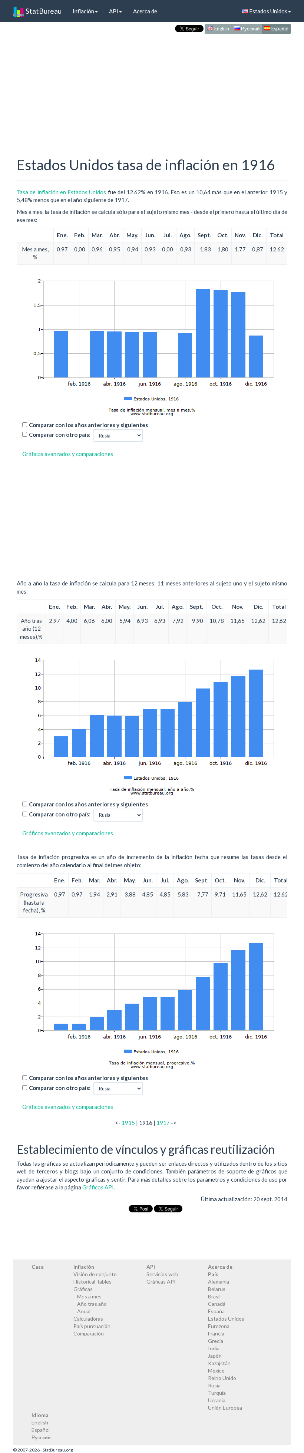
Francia (216, 1333)
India (213, 1348)
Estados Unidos (267, 11)
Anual (83, 1311)
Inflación (83, 11)
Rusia (214, 1385)
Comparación (88, 1333)
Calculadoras (88, 1318)
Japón (215, 1356)
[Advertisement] (152, 87)
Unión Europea (225, 1407)
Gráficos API (98, 1187)
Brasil (214, 1296)
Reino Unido (222, 1378)
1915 (128, 1122)
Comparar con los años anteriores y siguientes (88, 425)
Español (279, 29)
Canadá (216, 1304)
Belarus (216, 1289)
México (216, 1370)
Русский (250, 29)
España (216, 1311)
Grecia (215, 1341)
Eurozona (218, 1326)
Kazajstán (219, 1363)
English (221, 29)
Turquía (217, 1393)
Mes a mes (89, 1296)
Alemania (218, 1281)
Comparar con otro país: (59, 434)
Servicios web (162, 1274)
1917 (163, 1122)
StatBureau (43, 11)
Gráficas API (161, 1281)
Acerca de (145, 11)
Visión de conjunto (95, 1274)
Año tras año (92, 1304)
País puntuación (91, 1326)
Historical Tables (92, 1281)
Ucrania (216, 1400)
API (113, 11)
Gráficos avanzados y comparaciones (67, 453)
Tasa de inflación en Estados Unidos (61, 192)
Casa (38, 1267)
